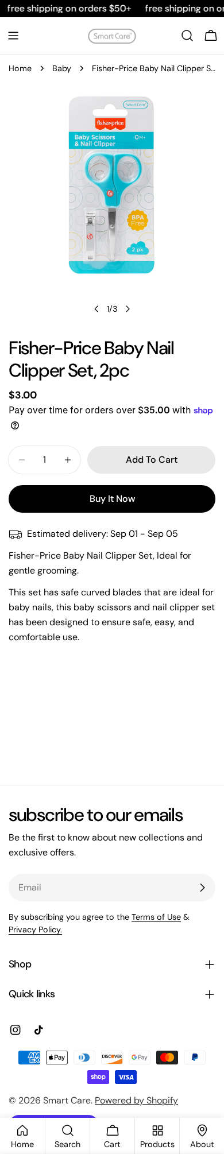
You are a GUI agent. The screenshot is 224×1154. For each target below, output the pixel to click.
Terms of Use (156, 917)
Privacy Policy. (35, 929)
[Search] (187, 35)
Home (20, 68)
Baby (61, 68)
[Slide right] (127, 309)
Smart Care (67, 1100)
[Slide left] (96, 309)
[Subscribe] (202, 888)
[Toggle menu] (13, 35)
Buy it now (112, 499)
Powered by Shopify (136, 1100)
